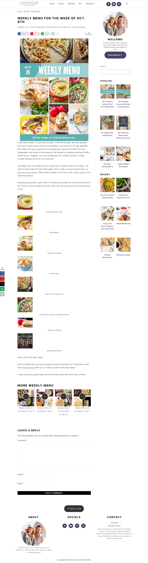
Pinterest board (28, 368)
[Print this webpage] (2, 294)
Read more (37, 552)
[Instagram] (83, 526)
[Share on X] (2, 284)
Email (21, 483)
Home (51, 4)
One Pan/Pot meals (43, 364)
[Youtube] (114, 4)
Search (102, 66)
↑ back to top (74, 508)
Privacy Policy (114, 526)
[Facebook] (108, 4)
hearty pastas (80, 172)
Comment (22, 440)
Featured (90, 4)
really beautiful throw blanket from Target (49, 149)
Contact (114, 522)
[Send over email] (2, 289)
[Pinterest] (119, 4)
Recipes (71, 4)
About (61, 4)
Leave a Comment (79, 27)
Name (21, 474)
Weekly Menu (35, 11)
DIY (80, 4)
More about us (114, 55)
